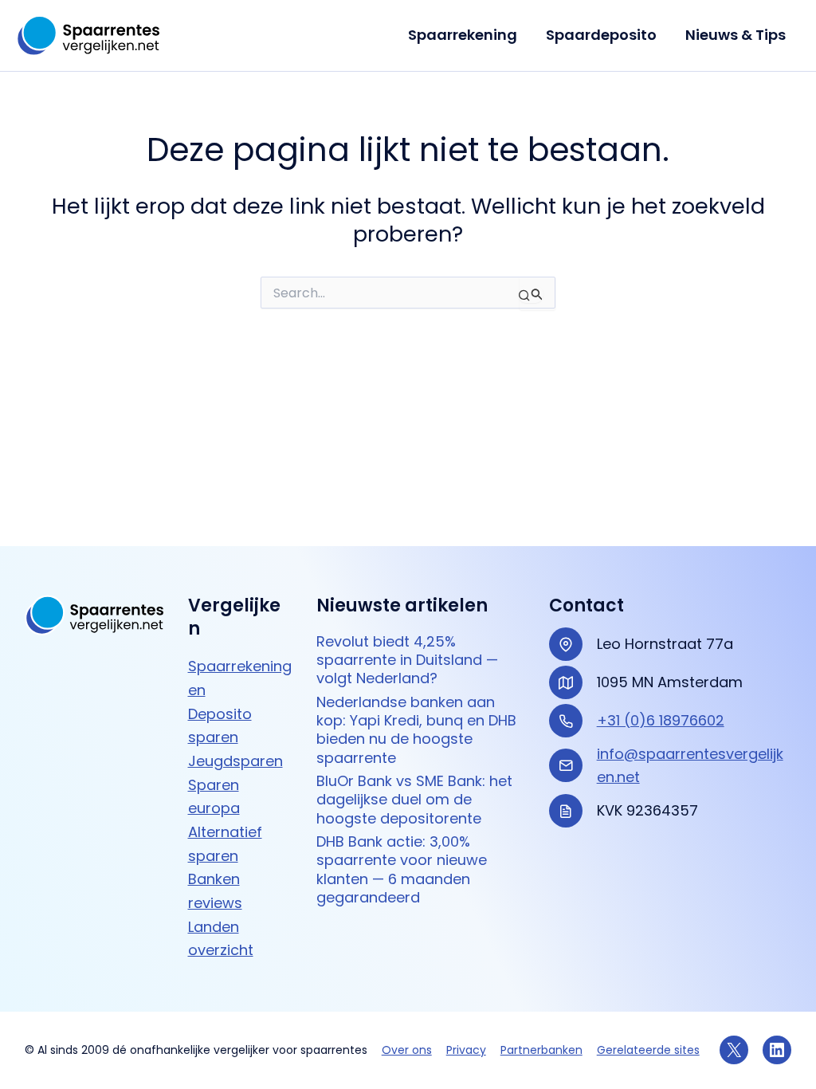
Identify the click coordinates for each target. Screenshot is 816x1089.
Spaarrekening (462, 35)
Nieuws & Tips (735, 35)
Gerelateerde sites (648, 1050)
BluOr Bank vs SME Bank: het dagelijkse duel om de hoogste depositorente (414, 800)
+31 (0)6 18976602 (660, 720)
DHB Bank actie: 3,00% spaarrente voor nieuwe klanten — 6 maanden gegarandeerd (401, 869)
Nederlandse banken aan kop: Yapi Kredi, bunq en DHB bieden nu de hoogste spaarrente (416, 730)
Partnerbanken (541, 1050)
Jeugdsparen (235, 761)
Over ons (407, 1050)
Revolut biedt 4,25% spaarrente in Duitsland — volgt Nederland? (407, 660)
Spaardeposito (601, 35)
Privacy (466, 1050)
